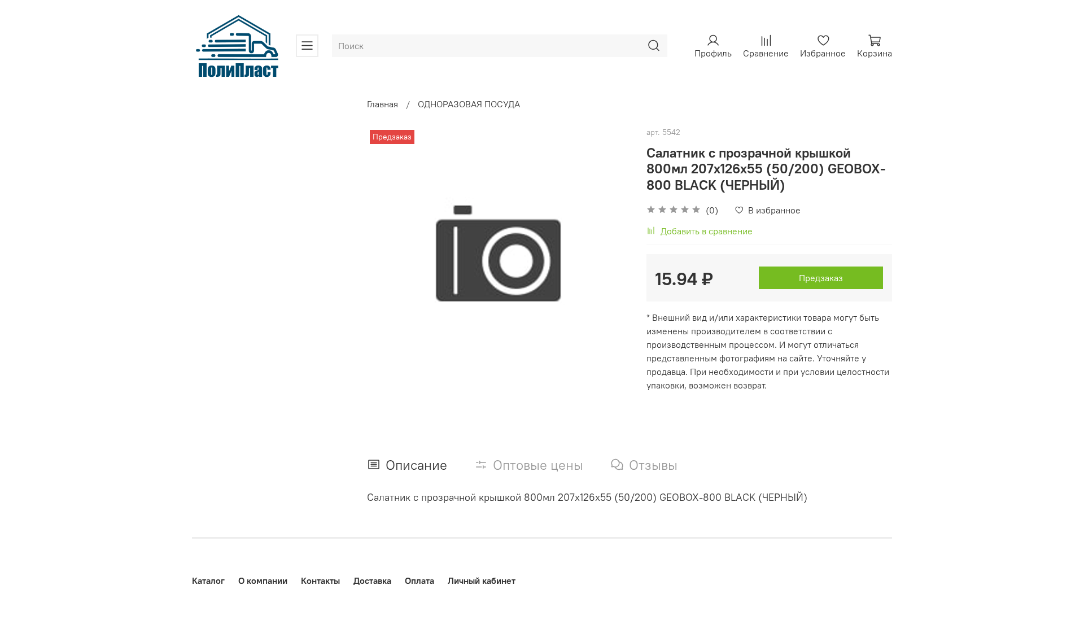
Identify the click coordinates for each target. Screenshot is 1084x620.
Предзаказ (821, 277)
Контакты (320, 580)
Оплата (419, 580)
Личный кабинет (481, 580)
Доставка (372, 580)
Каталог (208, 580)
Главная (382, 104)
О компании (262, 580)
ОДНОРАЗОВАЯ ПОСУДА (469, 104)
